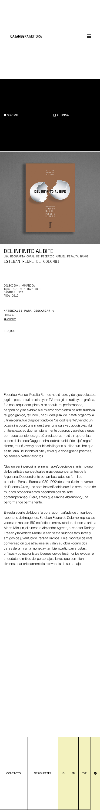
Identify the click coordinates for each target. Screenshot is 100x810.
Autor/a (63, 115)
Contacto (13, 773)
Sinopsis (13, 115)
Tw (84, 773)
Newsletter (42, 773)
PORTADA (8, 315)
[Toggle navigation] (89, 36)
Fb (73, 773)
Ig (63, 773)
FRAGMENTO (10, 319)
